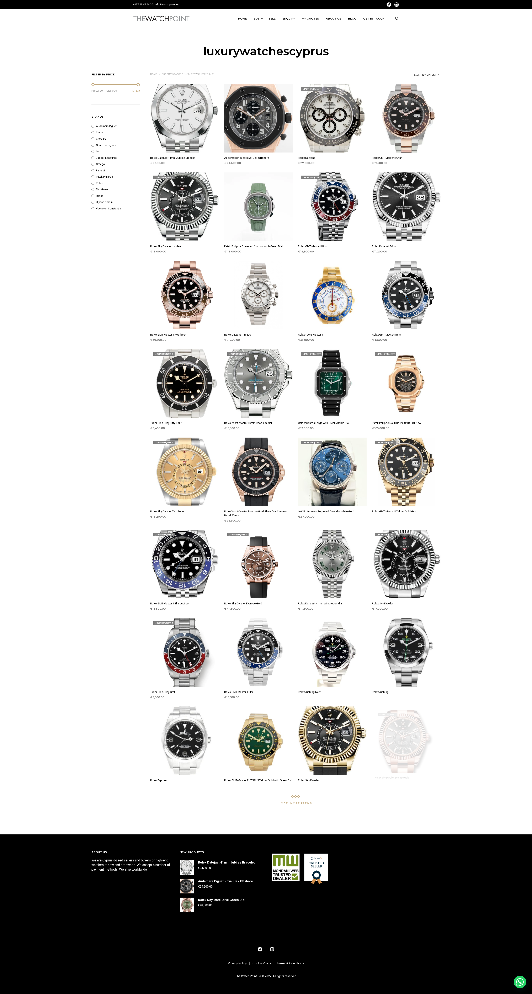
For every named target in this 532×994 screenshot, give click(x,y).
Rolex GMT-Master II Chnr (387, 158)
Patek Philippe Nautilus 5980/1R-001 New (396, 423)
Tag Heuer (102, 189)
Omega (100, 164)
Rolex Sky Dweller (382, 603)
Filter (135, 90)
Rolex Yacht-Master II (310, 334)
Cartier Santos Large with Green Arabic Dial (323, 423)
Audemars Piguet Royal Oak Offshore (246, 158)
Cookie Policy (261, 963)
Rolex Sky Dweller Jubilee (165, 246)
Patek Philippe (104, 176)
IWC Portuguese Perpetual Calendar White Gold (326, 511)
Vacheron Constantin (108, 208)
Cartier (100, 132)
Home (242, 18)
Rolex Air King (380, 692)
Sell (272, 18)
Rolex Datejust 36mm (384, 246)
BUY (256, 18)
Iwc (98, 151)
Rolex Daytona (306, 158)
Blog (352, 18)
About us (333, 18)
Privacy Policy (237, 963)
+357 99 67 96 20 (143, 4)
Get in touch (373, 18)
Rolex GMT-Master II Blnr (386, 334)
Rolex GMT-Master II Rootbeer (168, 334)
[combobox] (419, 75)
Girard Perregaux (106, 145)
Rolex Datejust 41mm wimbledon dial (320, 603)
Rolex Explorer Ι (159, 780)
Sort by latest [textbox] (425, 74)
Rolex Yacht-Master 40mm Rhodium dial (248, 423)
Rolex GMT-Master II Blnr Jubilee (169, 603)
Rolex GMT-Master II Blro (312, 246)
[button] (520, 982)
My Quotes (310, 18)
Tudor (99, 195)
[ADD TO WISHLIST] (185, 145)
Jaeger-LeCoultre (106, 157)
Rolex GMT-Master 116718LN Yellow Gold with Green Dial (258, 780)
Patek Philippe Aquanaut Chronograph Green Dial (253, 246)
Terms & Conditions (290, 963)
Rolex (99, 183)
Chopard (101, 138)
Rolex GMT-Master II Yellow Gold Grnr (394, 511)
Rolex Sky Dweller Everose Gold (243, 603)
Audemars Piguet (106, 126)
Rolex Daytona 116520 (237, 334)
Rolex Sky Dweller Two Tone (167, 511)
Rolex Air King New (309, 692)
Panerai (100, 170)
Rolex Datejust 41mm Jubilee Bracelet (172, 158)
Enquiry (288, 18)
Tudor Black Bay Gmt (162, 692)
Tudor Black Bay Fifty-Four (165, 423)
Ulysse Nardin (104, 202)
